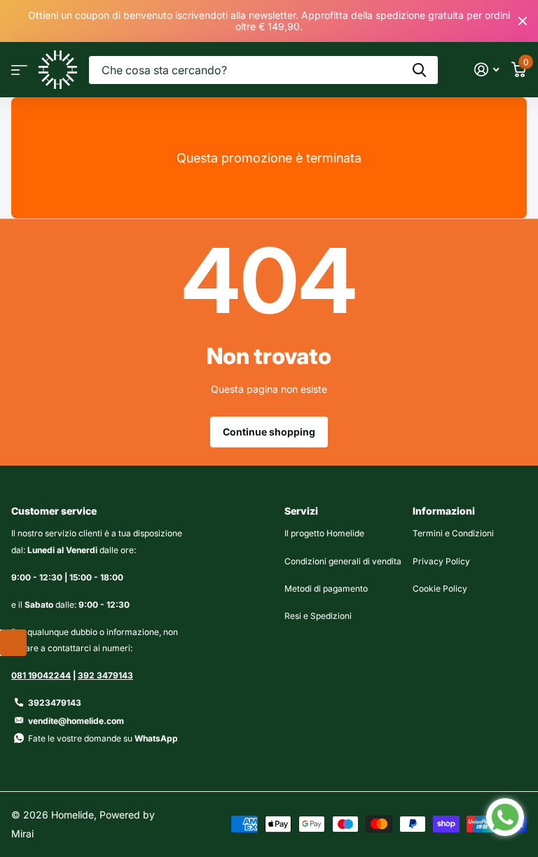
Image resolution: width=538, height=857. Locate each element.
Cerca (419, 70)
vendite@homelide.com (76, 721)
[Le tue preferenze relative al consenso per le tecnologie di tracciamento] (13, 642)
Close (522, 21)
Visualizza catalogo (19, 70)
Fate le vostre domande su (103, 738)
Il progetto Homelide (324, 533)
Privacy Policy (441, 561)
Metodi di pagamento (326, 588)
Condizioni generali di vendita (342, 561)
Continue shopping (269, 432)
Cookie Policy (440, 588)
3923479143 (54, 702)
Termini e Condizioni (453, 533)
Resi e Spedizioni (318, 616)
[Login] (486, 69)
